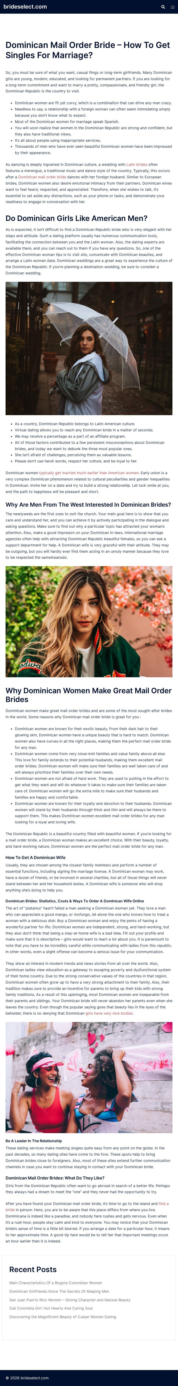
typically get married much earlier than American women (89, 472)
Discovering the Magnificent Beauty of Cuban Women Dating (62, 1316)
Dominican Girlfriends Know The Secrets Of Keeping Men (59, 1291)
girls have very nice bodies (109, 1013)
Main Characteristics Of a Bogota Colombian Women (55, 1282)
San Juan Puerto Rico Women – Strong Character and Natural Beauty (69, 1300)
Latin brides (137, 164)
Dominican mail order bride (42, 177)
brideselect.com (25, 6)
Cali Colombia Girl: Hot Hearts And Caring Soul (51, 1308)
